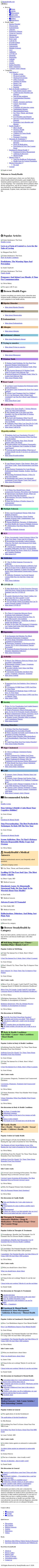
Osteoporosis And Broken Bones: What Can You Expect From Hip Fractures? (20, 494)
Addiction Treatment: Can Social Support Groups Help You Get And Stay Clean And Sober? (19, 577)
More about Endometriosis (13, 323)
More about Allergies (12, 331)
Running (16, 87)
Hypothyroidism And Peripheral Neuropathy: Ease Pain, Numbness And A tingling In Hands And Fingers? (20, 446)
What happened (8, 1209)
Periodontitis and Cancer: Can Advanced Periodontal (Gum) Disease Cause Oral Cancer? (20, 479)
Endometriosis (14, 28)
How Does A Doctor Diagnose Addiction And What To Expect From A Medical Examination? (21, 566)
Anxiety (11, 63)
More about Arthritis (11, 675)
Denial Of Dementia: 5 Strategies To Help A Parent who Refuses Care (20, 621)
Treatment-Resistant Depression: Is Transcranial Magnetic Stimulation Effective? (21, 650)
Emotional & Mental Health (10, 820)
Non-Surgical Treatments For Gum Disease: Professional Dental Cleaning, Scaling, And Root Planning (21, 471)
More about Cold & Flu (12, 427)
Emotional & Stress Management (24, 152)
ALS (10, 50)
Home (13, 9)
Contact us (8, 1560)
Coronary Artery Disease (17, 68)
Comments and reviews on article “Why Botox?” (19, 1019)
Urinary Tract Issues (20, 104)
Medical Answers (10, 1527)
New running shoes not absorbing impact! (17, 1024)
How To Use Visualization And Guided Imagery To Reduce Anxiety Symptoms (21, 707)
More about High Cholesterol (14, 766)
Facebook (10, 1512)
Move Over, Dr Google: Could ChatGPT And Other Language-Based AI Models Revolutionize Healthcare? (19, 990)
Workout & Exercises (20, 78)
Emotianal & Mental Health (18, 150)
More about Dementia (12, 628)
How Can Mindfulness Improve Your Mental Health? (18, 1327)
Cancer (15, 100)
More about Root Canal (12, 400)
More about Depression (12, 653)
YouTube (10, 1515)
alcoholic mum (8, 1395)
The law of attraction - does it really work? (15, 1461)
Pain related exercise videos (22, 91)
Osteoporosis (13, 46)
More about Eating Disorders (14, 744)
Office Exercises (18, 79)
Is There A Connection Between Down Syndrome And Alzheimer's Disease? (18, 614)
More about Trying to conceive (15, 347)
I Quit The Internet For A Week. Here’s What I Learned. (19, 958)
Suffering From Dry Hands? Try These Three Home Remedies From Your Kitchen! (18, 1053)
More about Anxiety (11, 721)
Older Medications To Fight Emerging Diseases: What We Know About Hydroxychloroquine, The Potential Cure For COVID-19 (21, 590)
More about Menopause (13, 355)
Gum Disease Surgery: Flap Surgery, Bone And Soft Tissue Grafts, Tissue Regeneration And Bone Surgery (21, 465)
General (11, 167)
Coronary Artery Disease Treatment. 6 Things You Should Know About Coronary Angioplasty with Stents (21, 789)
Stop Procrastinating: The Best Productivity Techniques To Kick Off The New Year (19, 825)
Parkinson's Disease (15, 31)
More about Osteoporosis (13, 505)
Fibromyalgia (13, 26)
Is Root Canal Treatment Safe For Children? (21, 393)
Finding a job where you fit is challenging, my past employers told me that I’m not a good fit (19, 1392)
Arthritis (12, 59)
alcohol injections (9, 1295)
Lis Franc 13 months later (11, 1111)
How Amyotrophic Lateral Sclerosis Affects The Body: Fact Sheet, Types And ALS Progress (21, 538)
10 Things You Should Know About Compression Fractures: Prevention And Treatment (21, 491)
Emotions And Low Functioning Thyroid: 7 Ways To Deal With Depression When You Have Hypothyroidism (21, 437)
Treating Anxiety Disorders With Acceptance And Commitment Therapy (20, 718)
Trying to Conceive (15, 33)
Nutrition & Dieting (19, 81)
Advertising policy (11, 1558)
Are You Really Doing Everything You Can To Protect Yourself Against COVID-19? (21, 602)
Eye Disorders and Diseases (22, 117)
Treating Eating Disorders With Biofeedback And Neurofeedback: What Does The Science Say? (20, 738)
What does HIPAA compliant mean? (15, 1480)
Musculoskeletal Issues (20, 111)
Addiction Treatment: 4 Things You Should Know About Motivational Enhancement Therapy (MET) (21, 571)
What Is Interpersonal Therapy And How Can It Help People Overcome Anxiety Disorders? (21, 714)
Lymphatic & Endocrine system (23, 107)
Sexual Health (18, 131)
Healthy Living (18, 74)
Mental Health (18, 155)
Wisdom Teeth (14, 37)
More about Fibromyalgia (13, 315)
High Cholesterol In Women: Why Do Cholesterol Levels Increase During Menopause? (21, 760)
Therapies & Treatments (17, 139)
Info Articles (9, 1525)
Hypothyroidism (14, 42)
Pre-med (16, 165)
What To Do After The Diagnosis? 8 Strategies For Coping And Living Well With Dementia (21, 625)
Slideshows (8, 1531)
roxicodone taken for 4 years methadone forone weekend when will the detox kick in (17, 1381)
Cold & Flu (13, 41)
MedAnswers (15, 16)
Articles (12, 11)
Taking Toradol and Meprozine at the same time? (19, 1297)
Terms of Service (10, 1556)
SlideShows (15, 20)
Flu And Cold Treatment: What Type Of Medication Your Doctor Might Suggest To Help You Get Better (21, 419)
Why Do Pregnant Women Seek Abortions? (15, 1190)
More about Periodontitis (13, 482)
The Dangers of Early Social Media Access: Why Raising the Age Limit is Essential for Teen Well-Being (19, 1146)
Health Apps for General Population (25, 161)
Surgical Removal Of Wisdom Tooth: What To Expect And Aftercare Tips (21, 375)
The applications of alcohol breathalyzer (14, 1417)
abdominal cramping (10, 1113)
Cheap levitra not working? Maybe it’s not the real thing (19, 1283)
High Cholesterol (14, 67)
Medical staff (9, 1554)
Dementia (12, 55)
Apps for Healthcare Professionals (24, 159)
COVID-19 (13, 54)
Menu (5, 4)
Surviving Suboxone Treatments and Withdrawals (21, 1543)
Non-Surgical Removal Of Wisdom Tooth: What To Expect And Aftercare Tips (19, 371)
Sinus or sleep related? (10, 1119)
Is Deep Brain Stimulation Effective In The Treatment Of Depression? (20, 640)
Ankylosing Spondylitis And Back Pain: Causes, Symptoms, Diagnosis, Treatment (19, 672)
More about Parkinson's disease (15, 339)
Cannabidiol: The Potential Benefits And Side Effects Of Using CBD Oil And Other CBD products (19, 1255)
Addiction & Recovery (20, 154)
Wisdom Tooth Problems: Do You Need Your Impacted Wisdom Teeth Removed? (20, 364)
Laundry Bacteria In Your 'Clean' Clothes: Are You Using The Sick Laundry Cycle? (21, 597)
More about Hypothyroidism (14, 455)
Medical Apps (14, 157)
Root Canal (13, 39)
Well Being (13, 72)
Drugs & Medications (20, 144)
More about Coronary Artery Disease (17, 793)
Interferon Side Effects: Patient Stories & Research (21, 1541)
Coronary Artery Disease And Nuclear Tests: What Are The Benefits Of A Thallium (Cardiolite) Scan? (21, 780)
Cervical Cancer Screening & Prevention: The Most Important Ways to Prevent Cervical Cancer (18, 1179)
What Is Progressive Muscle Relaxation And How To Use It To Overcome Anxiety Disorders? (21, 711)
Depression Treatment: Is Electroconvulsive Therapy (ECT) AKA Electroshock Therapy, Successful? (20, 645)
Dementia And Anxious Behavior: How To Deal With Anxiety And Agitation (20, 618)
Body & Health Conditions (18, 89)
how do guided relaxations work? (14, 1298)
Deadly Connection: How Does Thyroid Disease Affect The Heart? (19, 441)
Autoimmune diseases (20, 109)
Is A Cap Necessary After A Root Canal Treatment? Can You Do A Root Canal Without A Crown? (21, 397)
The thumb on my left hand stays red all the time (19, 1121)
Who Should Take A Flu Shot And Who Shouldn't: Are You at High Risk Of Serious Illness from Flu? (19, 414)
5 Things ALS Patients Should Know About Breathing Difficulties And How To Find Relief (20, 547)
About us (8, 1551)
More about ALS (10, 554)
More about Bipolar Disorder (14, 307)
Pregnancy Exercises (20, 137)
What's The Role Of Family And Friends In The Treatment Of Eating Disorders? (21, 733)
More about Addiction (12, 580)
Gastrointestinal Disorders (21, 98)
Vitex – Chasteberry (9, 1304)
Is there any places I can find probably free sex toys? (20, 1211)
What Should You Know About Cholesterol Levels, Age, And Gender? (20, 764)
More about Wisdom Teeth (13, 378)
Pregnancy (16, 135)
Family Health (14, 126)
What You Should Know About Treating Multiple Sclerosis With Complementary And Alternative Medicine (19, 518)
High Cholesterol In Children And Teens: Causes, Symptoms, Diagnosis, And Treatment (20, 756)
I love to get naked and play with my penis (17, 1213)
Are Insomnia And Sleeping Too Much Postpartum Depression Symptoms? (18, 637)
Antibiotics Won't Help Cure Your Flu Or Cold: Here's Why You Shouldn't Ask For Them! (21, 424)
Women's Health (18, 130)
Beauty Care (17, 83)
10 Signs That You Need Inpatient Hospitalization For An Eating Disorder (18, 730)
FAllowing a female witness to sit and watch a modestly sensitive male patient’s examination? (17, 1482)
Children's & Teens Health (22, 133)
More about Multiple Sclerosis (15, 529)
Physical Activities (19, 76)
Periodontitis (13, 44)
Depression (13, 57)
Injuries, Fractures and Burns (22, 102)
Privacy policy (9, 1552)
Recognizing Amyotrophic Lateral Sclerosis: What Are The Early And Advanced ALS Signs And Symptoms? (20, 543)
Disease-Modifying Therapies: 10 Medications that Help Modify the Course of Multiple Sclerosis (21, 523)
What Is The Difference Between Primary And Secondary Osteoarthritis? (21, 661)
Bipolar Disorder (14, 24)
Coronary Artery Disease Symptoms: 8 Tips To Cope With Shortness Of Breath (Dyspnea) (21, 785)
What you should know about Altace (13, 1271)
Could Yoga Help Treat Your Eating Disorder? (22, 742)
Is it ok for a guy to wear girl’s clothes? (16, 1485)
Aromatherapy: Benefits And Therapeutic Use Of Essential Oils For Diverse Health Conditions (17, 1241)
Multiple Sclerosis (15, 48)
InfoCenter (14, 15)
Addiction (12, 52)
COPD (11, 61)
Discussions (15, 13)
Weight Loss (17, 85)
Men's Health (17, 128)
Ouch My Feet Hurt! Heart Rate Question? (17, 1017)
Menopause (13, 35)
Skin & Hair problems (20, 96)
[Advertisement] (19, 213)
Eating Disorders (14, 65)
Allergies (12, 29)
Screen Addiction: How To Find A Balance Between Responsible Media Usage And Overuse (19, 841)
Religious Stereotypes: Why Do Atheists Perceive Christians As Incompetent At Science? (17, 1004)
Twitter (9, 1513)
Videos (13, 18)
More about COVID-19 (13, 605)
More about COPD (11, 698)
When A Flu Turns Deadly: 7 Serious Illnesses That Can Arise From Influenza (21, 409)
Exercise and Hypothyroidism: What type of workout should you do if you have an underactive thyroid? (21, 451)
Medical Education (15, 163)
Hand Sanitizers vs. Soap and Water (18, 600)
